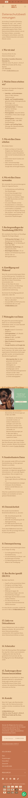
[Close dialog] (27, 389)
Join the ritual (21, 401)
